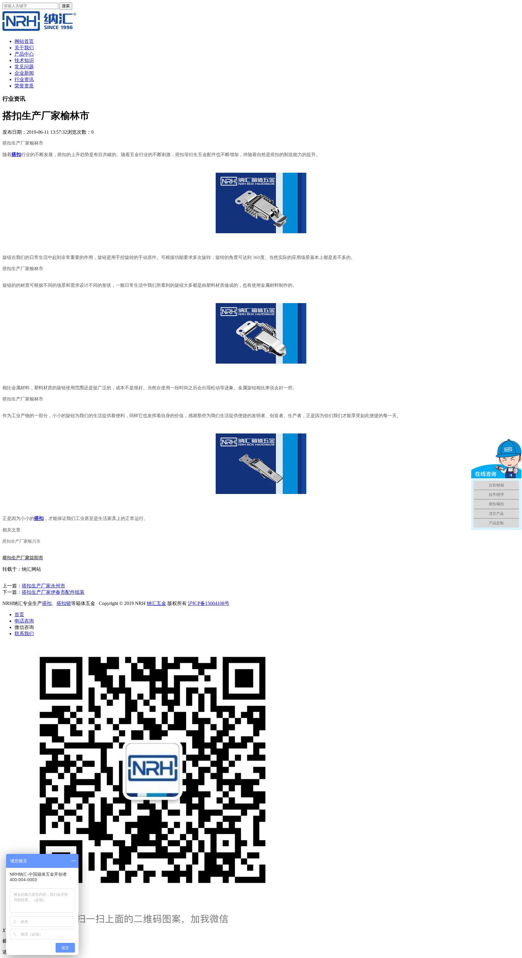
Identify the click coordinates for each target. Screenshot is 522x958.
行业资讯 (24, 79)
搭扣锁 (63, 603)
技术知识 (24, 60)
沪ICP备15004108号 (208, 603)
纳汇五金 (156, 603)
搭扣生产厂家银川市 (21, 541)
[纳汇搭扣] (39, 30)
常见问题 (24, 66)
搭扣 (47, 603)
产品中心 (24, 54)
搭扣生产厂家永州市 (43, 585)
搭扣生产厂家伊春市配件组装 (53, 592)
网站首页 (24, 41)
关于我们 (24, 47)
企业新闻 (24, 73)
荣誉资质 (24, 85)
